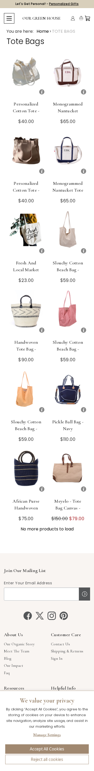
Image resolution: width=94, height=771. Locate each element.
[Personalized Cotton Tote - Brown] (26, 154)
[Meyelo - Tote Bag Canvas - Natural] (67, 472)
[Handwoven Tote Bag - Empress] (26, 313)
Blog (7, 658)
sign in (56, 658)
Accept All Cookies (47, 749)
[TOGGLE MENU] (9, 18)
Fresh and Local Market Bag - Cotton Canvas (26, 273)
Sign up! (84, 594)
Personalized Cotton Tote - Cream (26, 110)
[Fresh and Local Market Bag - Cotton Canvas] (26, 234)
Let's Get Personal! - (47, 4)
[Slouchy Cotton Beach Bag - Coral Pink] (67, 313)
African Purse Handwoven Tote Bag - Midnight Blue (26, 511)
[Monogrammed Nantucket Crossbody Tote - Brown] (67, 75)
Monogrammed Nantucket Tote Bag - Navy (67, 190)
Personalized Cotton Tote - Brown (26, 190)
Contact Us (60, 644)
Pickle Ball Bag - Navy (68, 425)
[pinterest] (64, 616)
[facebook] (28, 616)
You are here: (20, 31)
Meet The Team (16, 651)
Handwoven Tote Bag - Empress (26, 349)
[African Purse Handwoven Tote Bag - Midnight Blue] (26, 472)
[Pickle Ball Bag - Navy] (67, 392)
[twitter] (40, 616)
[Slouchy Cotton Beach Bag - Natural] (67, 234)
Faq (7, 672)
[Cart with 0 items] (87, 18)
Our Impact (13, 665)
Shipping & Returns (67, 651)
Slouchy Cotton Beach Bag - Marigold (26, 428)
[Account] (72, 18)
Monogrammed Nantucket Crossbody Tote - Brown (67, 114)
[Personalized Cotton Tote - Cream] (26, 75)
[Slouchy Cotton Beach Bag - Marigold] (26, 392)
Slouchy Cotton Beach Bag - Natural (68, 269)
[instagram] (52, 616)
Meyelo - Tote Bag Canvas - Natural (67, 508)
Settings (47, 735)
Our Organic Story (19, 644)
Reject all (47, 759)
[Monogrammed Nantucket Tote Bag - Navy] (67, 154)
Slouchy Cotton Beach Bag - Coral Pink (68, 349)
